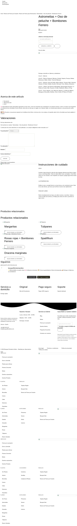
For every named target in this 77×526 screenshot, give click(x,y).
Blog (41, 316)
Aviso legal (41, 348)
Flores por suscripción (45, 322)
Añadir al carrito (46, 46)
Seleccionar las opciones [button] (51, 244)
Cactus (3, 396)
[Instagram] (59, 345)
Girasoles (4, 423)
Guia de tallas (41, 50)
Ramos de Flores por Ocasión (11, 13)
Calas (3, 399)
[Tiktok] (67, 345)
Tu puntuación (5, 130)
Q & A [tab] (5, 104)
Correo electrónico (6, 154)
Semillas (23, 475)
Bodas (41, 319)
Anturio (3, 389)
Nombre (3, 149)
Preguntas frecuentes (45, 329)
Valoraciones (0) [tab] (7, 102)
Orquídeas (4, 406)
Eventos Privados (6, 378)
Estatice (4, 419)
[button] (57, 50)
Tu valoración (4, 146)
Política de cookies (43, 349)
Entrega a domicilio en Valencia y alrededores (49, 73)
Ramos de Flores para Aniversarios (27, 13)
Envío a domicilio (6, 360)
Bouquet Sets (24, 389)
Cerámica (23, 471)
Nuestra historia (44, 326)
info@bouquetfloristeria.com (7, 329)
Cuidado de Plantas (25, 478)
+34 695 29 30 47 (5, 327)
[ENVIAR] (60, 330)
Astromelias (5, 416)
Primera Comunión (6, 367)
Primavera (23, 412)
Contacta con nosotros (45, 333)
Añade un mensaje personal (46, 36)
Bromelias (4, 392)
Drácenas (4, 402)
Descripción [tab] (6, 101)
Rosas (3, 429)
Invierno (23, 423)
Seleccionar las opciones (14, 232)
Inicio (2, 13)
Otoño (22, 419)
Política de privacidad (64, 340)
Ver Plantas (5, 385)
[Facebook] (63, 345)
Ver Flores (4, 412)
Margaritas (4, 426)
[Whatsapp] (71, 345)
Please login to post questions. (8, 162)
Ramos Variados (6, 436)
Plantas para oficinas (7, 364)
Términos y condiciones (52, 348)
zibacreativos (28, 349)
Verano (22, 416)
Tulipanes (4, 433)
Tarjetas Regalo (24, 385)
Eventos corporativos (7, 374)
